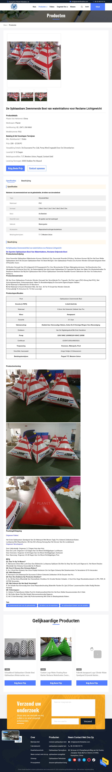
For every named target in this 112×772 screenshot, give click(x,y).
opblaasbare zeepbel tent (57, 746)
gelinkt (69, 760)
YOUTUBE (74, 760)
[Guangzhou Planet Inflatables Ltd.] (14, 6)
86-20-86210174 (99, 1)
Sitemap (33, 758)
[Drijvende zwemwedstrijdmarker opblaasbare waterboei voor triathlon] (91, 649)
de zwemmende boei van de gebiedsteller (22, 605)
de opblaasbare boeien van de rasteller (75, 605)
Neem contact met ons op (39, 754)
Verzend (88, 721)
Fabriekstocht (35, 746)
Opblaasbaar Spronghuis (57, 750)
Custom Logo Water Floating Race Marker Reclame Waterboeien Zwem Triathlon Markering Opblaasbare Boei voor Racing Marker (19, 674)
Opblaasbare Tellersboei (57, 758)
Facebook (79, 760)
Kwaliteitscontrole (37, 750)
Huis (34, 7)
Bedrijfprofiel (35, 742)
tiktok (93, 760)
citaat (98, 7)
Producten (42, 7)
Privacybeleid (35, 762)
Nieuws (72, 7)
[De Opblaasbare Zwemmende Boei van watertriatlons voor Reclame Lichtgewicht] (34, 60)
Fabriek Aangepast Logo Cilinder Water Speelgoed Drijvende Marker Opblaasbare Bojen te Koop (55, 674)
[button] (14, 654)
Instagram (89, 760)
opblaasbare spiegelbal (57, 754)
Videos (52, 7)
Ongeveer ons (62, 7)
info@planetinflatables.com (80, 1)
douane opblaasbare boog (58, 762)
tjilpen (84, 760)
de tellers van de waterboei (48, 605)
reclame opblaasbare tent (57, 742)
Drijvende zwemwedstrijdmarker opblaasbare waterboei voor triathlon (90, 674)
